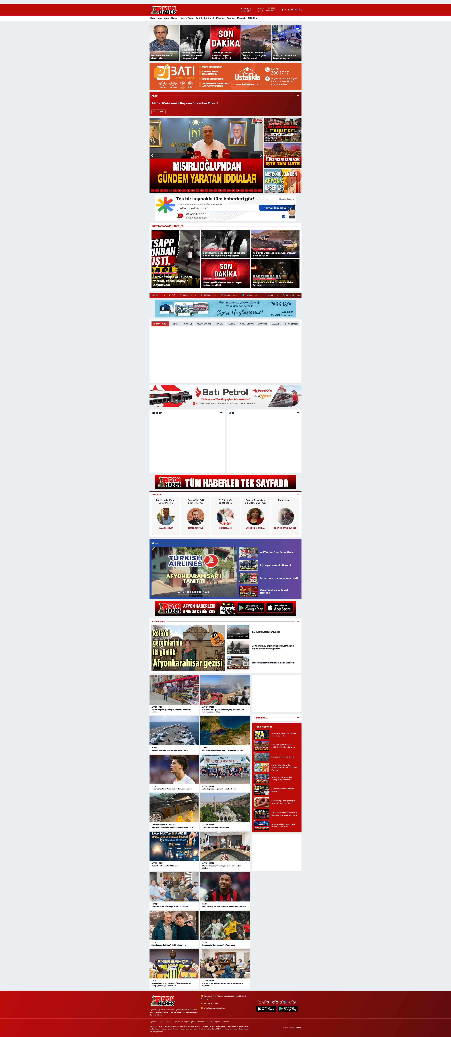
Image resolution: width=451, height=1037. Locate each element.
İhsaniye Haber (179, 1029)
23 (251, 190)
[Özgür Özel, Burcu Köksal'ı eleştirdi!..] (248, 591)
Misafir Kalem (225, 528)
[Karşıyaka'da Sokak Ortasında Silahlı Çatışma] (275, 273)
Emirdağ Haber (243, 1026)
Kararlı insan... (285, 500)
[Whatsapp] (290, 1002)
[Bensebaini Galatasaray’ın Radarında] (225, 925)
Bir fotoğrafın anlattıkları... (225, 501)
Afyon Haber (156, 18)
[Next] (285, 1002)
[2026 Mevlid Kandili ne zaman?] (225, 807)
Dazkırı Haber (220, 1026)
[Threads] (281, 1002)
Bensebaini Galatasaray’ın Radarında (218, 945)
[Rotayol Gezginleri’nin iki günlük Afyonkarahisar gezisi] (188, 648)
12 (202, 190)
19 (233, 190)
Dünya (154, 748)
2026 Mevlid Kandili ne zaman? (216, 827)
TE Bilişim (298, 1028)
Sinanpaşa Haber (231, 1029)
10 (193, 190)
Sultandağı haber (156, 1032)
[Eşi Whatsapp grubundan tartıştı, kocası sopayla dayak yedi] (176, 259)
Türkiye (206, 748)
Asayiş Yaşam (187, 18)
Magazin (241, 18)
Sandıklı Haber (217, 1029)
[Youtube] (277, 1002)
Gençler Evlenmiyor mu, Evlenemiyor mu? (255, 501)
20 (238, 190)
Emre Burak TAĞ (195, 528)
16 (220, 190)
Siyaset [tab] (188, 324)
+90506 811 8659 (211, 1003)
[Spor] (298, 413)
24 (256, 190)
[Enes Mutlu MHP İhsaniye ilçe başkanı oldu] (174, 887)
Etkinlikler (253, 18)
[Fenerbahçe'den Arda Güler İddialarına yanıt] (174, 769)
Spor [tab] (175, 324)
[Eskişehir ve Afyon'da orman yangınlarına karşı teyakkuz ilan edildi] (225, 690)
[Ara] (300, 9)
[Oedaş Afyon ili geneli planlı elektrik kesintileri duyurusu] (282, 155)
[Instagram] (273, 1002)
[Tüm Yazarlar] (298, 495)
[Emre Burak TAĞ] (195, 517)
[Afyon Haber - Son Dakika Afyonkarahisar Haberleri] (164, 9)
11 (197, 190)
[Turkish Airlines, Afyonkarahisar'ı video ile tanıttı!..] (194, 572)
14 (211, 190)
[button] (152, 155)
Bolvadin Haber (194, 1026)
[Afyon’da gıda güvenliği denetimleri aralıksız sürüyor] (174, 690)
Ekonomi (231, 18)
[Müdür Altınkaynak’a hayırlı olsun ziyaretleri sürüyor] (225, 846)
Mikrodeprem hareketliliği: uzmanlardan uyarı (222, 750)
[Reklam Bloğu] (225, 76)
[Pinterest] (268, 1002)
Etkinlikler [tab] (291, 324)
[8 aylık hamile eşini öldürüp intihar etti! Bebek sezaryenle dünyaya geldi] (225, 244)
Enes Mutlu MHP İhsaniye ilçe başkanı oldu (170, 906)
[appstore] (266, 1009)
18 (229, 190)
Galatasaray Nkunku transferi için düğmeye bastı (224, 906)
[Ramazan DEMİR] (166, 517)
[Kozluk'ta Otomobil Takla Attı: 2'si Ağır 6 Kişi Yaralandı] (275, 244)
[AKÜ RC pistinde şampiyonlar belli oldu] (225, 769)
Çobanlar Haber (208, 1026)
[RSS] (294, 1002)
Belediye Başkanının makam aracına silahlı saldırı (173, 827)
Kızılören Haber (205, 1029)
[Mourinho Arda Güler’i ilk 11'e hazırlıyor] (174, 925)
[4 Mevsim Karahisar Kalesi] (238, 632)
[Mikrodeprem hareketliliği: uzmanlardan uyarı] (225, 730)
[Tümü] (298, 96)
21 (242, 190)
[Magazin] (221, 413)
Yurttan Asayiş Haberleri (164, 825)
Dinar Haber (231, 1026)
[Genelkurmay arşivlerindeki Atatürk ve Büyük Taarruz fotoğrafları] (238, 647)
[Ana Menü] (300, 18)
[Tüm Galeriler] (298, 622)
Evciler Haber (154, 1029)
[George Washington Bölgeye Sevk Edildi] (174, 730)
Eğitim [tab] (231, 324)
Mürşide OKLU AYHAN (255, 528)
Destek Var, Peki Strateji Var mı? (196, 501)
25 (260, 190)
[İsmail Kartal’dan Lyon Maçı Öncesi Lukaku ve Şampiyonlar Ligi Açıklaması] (174, 963)
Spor (166, 18)
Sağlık (199, 18)
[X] (264, 1002)
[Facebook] (260, 1002)
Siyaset (175, 18)
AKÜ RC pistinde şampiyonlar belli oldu (219, 789)
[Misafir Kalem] (225, 517)
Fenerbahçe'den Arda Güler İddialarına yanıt (171, 789)
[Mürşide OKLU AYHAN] (255, 517)
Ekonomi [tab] (262, 324)
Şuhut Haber (244, 1029)
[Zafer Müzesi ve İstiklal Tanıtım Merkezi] (238, 663)
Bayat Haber (182, 1026)
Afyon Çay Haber (156, 1026)
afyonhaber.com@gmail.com (215, 1008)
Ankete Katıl (158, 112)
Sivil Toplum (219, 18)
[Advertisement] (276, 693)
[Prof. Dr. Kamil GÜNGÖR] (285, 517)
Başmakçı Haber (170, 1026)
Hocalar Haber (166, 1029)
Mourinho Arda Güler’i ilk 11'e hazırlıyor (169, 945)
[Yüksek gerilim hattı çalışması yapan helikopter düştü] (225, 273)
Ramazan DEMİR (166, 528)
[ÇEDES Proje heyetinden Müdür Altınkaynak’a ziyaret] (225, 963)
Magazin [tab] (276, 324)
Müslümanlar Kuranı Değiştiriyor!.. (165, 501)
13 (206, 190)
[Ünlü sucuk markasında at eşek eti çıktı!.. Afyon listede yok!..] (282, 130)
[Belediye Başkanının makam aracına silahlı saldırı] (174, 807)
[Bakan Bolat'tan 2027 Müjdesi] (174, 846)
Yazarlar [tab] (156, 495)
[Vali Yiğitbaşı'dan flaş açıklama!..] (248, 552)
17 (224, 190)
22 (247, 190)
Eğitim (207, 18)
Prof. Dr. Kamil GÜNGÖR (285, 528)
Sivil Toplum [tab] (247, 324)
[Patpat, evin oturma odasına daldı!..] (248, 578)
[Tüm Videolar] (298, 543)
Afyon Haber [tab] (160, 324)
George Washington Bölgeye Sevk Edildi (170, 750)
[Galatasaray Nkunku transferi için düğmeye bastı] (225, 887)
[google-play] (287, 1009)
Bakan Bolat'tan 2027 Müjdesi (165, 866)
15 (215, 190)
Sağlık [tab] (219, 324)
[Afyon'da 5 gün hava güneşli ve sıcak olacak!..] (282, 181)
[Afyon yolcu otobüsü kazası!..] (248, 565)
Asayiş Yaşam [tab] (204, 324)
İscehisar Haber (192, 1029)
